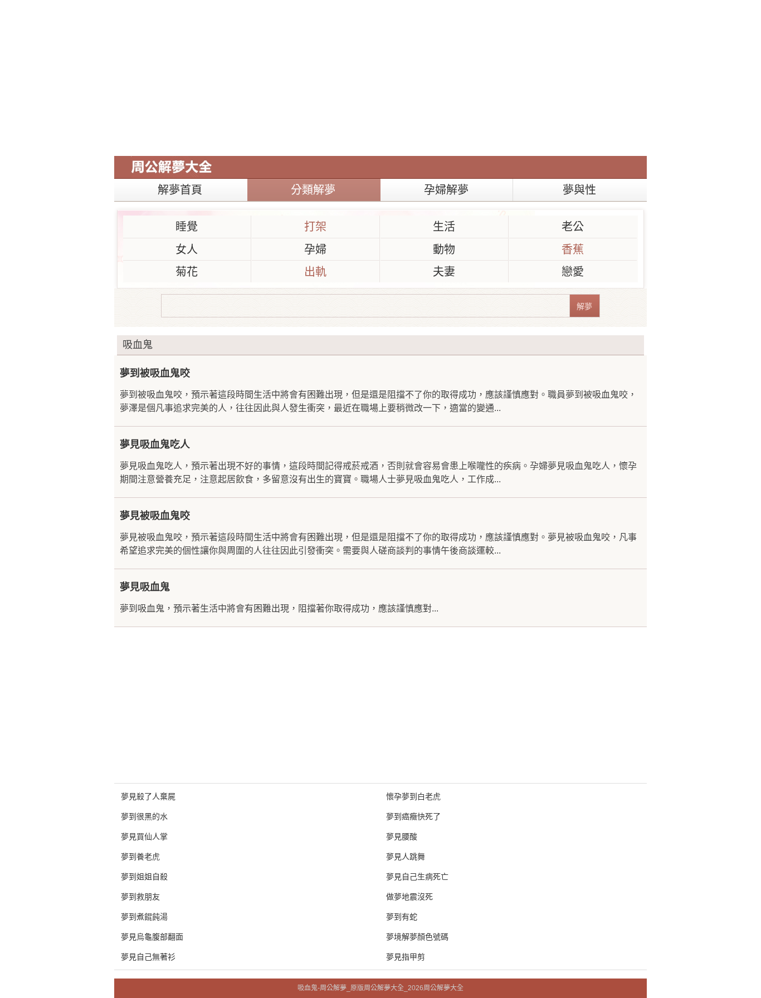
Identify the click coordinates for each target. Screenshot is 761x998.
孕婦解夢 (446, 190)
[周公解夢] (171, 167)
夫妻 (444, 272)
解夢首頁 (180, 190)
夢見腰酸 (401, 836)
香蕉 (573, 249)
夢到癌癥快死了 (413, 816)
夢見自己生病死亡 (417, 876)
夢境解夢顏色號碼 (417, 936)
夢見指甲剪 (405, 956)
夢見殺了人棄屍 (148, 796)
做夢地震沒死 (409, 896)
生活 (444, 227)
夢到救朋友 (140, 896)
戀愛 (573, 272)
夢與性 (579, 190)
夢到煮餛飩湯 (144, 916)
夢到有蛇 (401, 916)
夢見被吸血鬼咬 (155, 515)
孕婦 (315, 249)
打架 (315, 227)
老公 (573, 227)
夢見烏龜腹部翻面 (152, 936)
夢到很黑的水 (144, 816)
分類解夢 (313, 190)
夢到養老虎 (140, 856)
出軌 (315, 272)
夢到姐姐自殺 (144, 876)
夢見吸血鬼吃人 (155, 444)
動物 (444, 249)
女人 (186, 249)
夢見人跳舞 (405, 856)
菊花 (186, 272)
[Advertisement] (380, 78)
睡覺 (186, 227)
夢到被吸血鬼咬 (155, 373)
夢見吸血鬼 (145, 587)
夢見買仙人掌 (144, 836)
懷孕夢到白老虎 (413, 796)
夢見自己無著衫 (148, 956)
